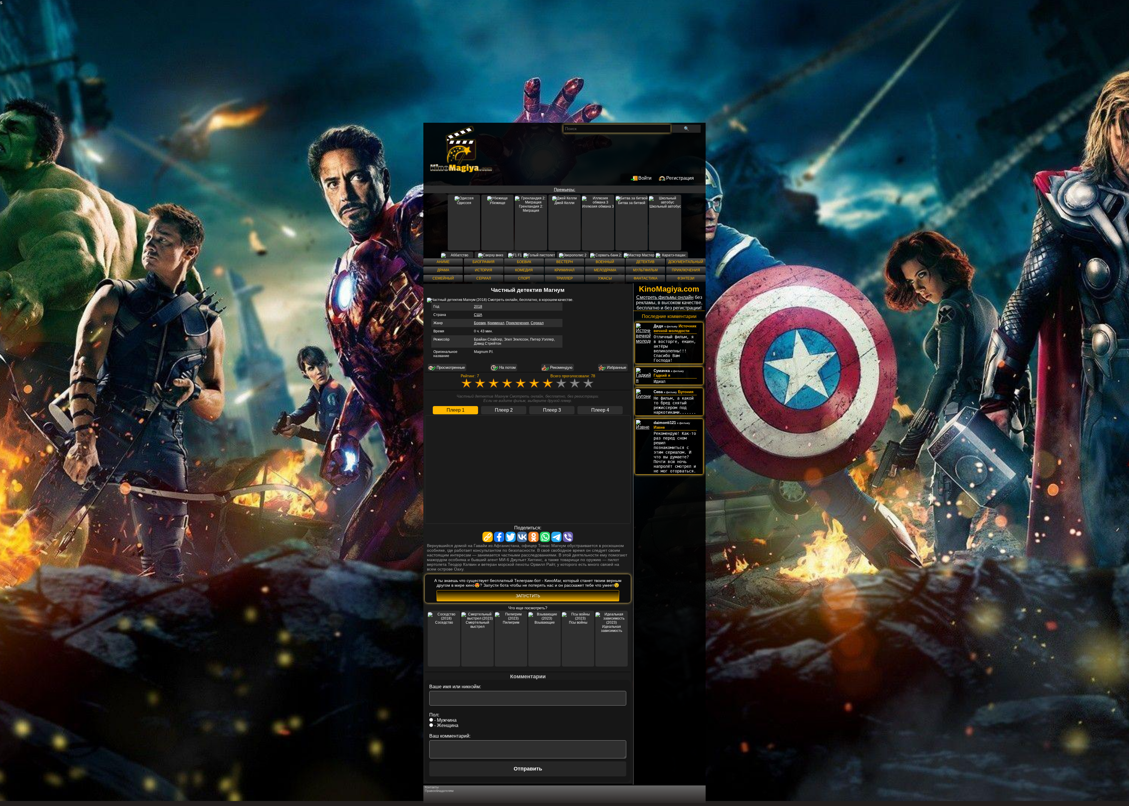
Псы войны (578, 622)
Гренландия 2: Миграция (531, 208)
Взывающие (545, 622)
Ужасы (605, 278)
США (478, 315)
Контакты (432, 787)
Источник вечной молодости (675, 328)
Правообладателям (439, 790)
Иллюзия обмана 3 (598, 206)
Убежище (497, 203)
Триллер (564, 278)
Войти (645, 178)
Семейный (443, 278)
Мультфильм (645, 270)
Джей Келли (564, 203)
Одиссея (464, 203)
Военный (605, 262)
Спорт (524, 278)
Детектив (645, 262)
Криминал (564, 270)
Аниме (443, 262)
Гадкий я (662, 375)
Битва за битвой (631, 203)
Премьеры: (564, 189)
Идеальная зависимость (611, 629)
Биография (483, 262)
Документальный (685, 262)
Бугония (686, 392)
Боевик (524, 262)
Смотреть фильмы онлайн (665, 297)
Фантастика (645, 278)
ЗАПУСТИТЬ (528, 595)
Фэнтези (685, 278)
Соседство (444, 622)
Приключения (686, 270)
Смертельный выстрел (477, 624)
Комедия (524, 270)
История (483, 270)
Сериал (483, 278)
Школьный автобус (665, 206)
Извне (659, 427)
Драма (443, 270)
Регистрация (680, 178)
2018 (478, 306)
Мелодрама (605, 270)
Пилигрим (511, 622)
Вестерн (564, 262)
